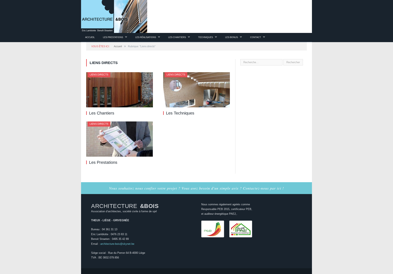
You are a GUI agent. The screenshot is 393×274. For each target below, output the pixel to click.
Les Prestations (103, 162)
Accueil (90, 37)
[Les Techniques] (196, 89)
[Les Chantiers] (119, 89)
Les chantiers (177, 37)
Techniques (205, 37)
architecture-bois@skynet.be (117, 243)
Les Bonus (231, 37)
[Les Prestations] (119, 139)
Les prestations (113, 37)
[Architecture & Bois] (114, 16)
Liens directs (99, 74)
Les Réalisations (145, 37)
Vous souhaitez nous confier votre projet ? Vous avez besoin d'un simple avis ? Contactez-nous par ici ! (196, 188)
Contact (255, 37)
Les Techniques (180, 113)
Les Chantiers (101, 113)
